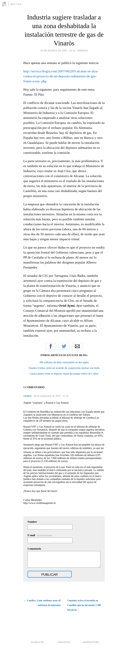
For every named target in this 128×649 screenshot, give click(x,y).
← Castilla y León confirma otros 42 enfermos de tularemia (42, 602)
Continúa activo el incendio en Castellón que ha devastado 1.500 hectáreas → (84, 605)
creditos (27, 395)
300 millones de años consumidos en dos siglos (64, 362)
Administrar (91, 642)
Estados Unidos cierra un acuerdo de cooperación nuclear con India (64, 368)
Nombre (32, 521)
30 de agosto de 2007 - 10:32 (57, 50)
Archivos (64, 642)
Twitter (64, 346)
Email (77, 346)
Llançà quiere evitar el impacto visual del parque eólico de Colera (64, 373)
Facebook (50, 346)
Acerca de (37, 642)
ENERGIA (83, 50)
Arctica (16, 4)
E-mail (40, 535)
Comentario (34, 548)
